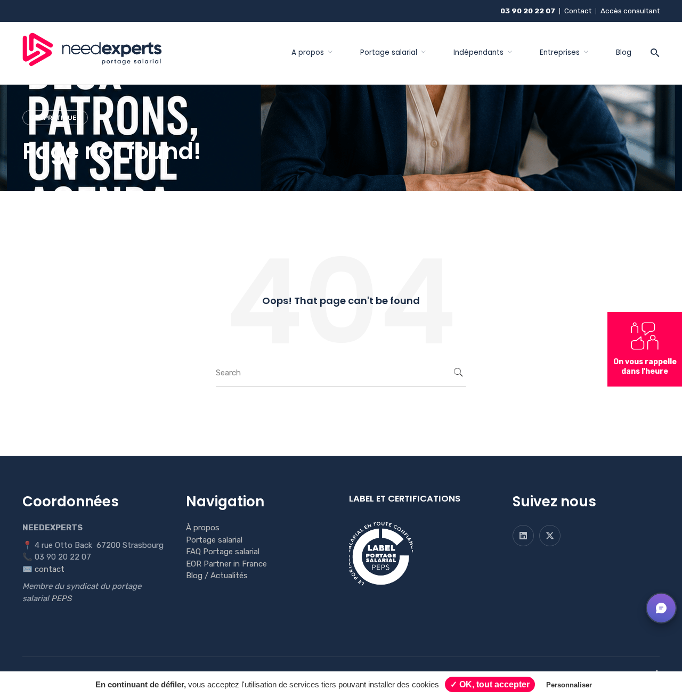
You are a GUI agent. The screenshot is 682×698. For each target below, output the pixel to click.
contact (49, 569)
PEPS (61, 598)
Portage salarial (214, 540)
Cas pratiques (55, 117)
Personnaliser (569, 685)
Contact (577, 10)
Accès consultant (630, 10)
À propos (203, 527)
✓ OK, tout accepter (490, 684)
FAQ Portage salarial (222, 551)
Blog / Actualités (217, 575)
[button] (661, 608)
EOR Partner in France (226, 564)
